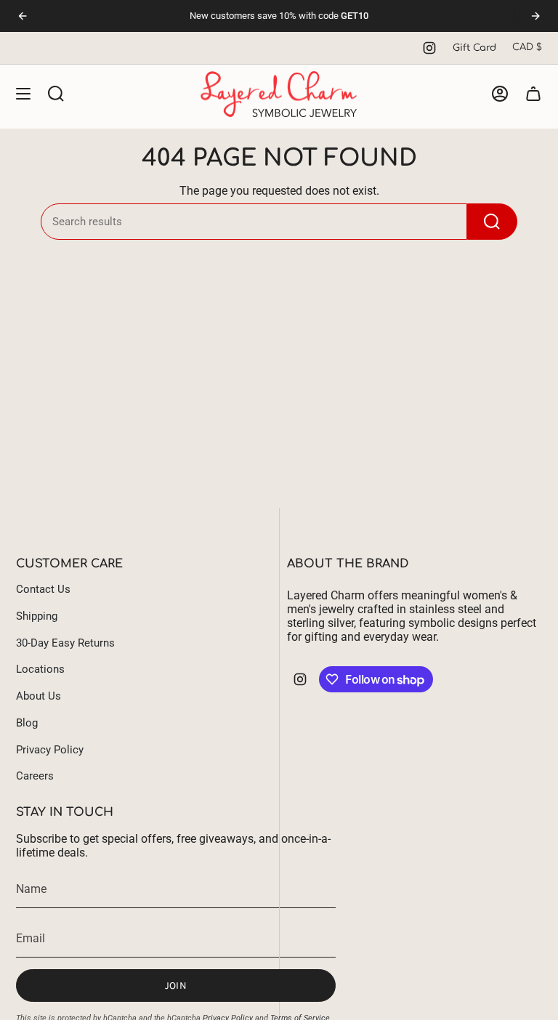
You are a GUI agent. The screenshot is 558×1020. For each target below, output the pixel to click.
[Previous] (22, 16)
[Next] (535, 16)
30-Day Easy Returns (65, 642)
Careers (35, 775)
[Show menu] (23, 94)
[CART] (533, 94)
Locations (40, 669)
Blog (27, 722)
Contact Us (43, 589)
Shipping (36, 616)
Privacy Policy (50, 749)
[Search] (492, 221)
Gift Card (474, 48)
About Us (38, 696)
